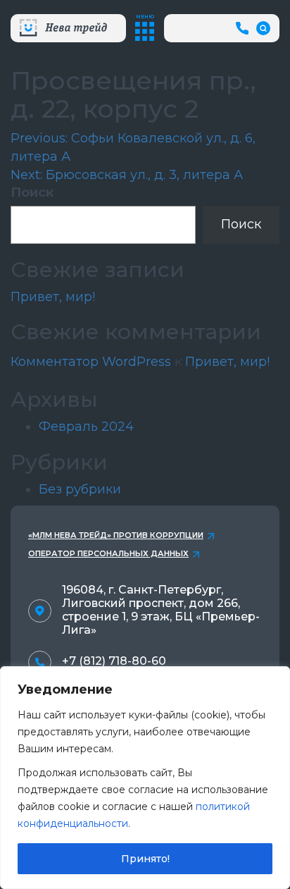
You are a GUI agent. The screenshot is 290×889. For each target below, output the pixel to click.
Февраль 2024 (86, 426)
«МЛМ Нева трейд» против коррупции (115, 535)
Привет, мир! (53, 297)
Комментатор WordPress (91, 361)
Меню (145, 16)
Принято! (145, 858)
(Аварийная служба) (244, 28)
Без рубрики (80, 489)
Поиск (32, 192)
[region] (145, 777)
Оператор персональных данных (108, 553)
